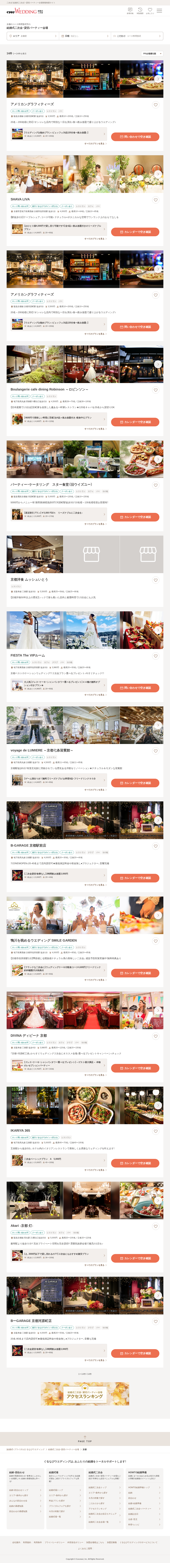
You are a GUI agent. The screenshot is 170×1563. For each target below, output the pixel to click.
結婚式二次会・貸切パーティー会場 (63, 1449)
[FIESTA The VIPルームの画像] (85, 630)
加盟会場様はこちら (95, 1542)
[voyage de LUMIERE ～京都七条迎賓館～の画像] (85, 725)
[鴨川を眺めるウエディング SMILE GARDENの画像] (85, 915)
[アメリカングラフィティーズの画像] (85, 79)
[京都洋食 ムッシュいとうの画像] (85, 554)
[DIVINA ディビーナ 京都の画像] (85, 1010)
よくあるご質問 (85, 1548)
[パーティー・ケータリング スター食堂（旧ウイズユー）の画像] (85, 459)
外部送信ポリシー (75, 1542)
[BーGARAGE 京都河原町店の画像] (85, 1295)
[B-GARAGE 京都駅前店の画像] (85, 820)
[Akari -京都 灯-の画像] (85, 1200)
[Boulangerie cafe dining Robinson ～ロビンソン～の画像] (85, 364)
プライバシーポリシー (55, 1542)
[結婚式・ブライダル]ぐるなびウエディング (25, 1449)
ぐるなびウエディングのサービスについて (139, 1542)
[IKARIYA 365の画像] (85, 1105)
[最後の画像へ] (158, 79)
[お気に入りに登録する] (155, 104)
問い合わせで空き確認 (137, 136)
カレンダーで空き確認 (137, 231)
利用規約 (27, 1542)
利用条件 (38, 1542)
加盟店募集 (112, 1542)
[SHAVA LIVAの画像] (85, 174)
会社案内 (16, 1542)
